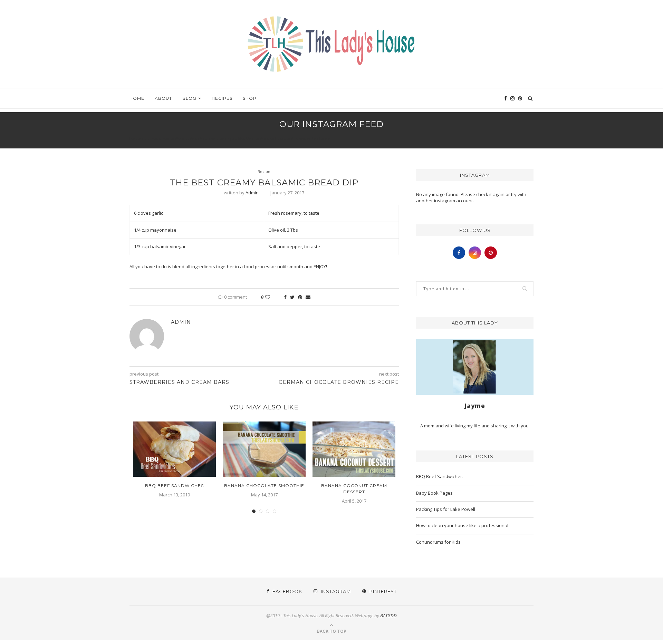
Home (136, 98)
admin (252, 193)
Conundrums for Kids (438, 542)
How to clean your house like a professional (462, 525)
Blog (189, 98)
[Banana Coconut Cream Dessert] (354, 449)
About (163, 98)
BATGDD (388, 615)
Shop (250, 98)
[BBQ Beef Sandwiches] (174, 449)
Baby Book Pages (434, 493)
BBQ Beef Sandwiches (174, 485)
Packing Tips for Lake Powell (445, 509)
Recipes (222, 98)
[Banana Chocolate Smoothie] (264, 449)
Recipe (264, 171)
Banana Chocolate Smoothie (264, 485)
